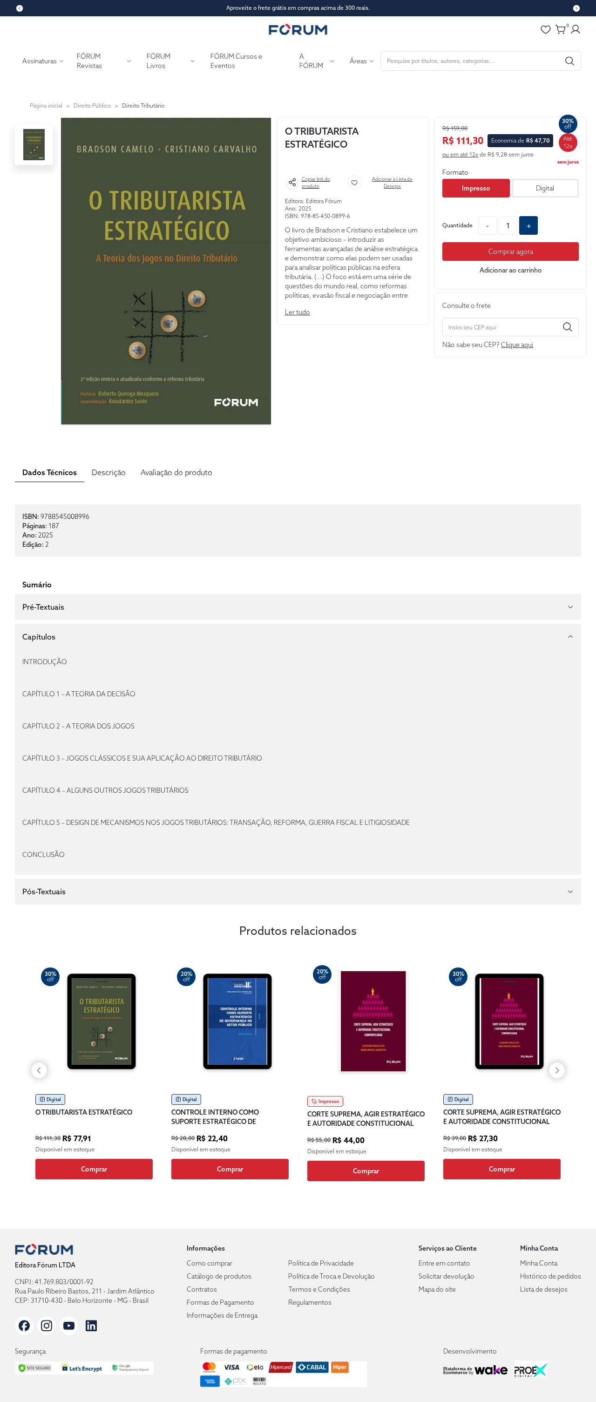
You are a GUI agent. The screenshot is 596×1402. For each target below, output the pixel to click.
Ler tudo (297, 312)
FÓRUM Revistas (89, 61)
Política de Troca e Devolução (331, 1276)
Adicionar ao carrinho (511, 270)
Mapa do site (437, 1289)
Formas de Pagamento (220, 1302)
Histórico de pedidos (550, 1276)
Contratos (202, 1289)
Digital (545, 188)
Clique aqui (517, 344)
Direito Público (92, 105)
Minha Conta (538, 1263)
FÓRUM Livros (158, 61)
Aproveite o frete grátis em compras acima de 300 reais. (298, 7)
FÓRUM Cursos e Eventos (236, 61)
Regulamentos (310, 1302)
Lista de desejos (544, 1289)
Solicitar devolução (446, 1276)
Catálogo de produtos (219, 1276)
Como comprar (209, 1263)
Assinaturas (39, 61)
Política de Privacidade (321, 1263)
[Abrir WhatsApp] (573, 1378)
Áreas (358, 61)
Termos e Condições (319, 1289)
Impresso (476, 188)
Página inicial (46, 105)
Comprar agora (510, 251)
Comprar (94, 1169)
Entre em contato (444, 1263)
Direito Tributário (143, 105)
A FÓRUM (311, 61)
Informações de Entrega (222, 1315)
